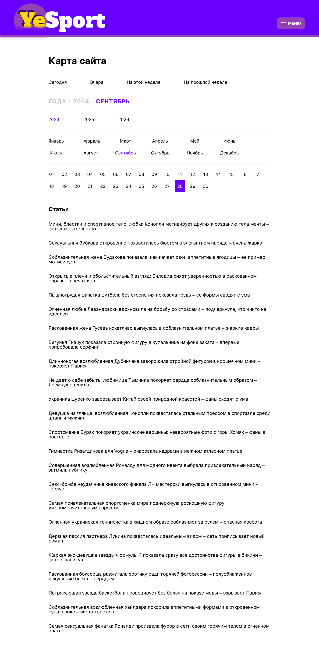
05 (103, 174)
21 (90, 186)
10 (167, 174)
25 (141, 186)
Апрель (160, 141)
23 (116, 186)
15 (231, 174)
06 (116, 174)
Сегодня (58, 82)
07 (128, 174)
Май (194, 141)
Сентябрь (113, 101)
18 (51, 186)
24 (128, 186)
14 (218, 174)
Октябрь (160, 153)
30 (206, 186)
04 (90, 174)
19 (64, 186)
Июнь (229, 141)
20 (77, 186)
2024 (81, 101)
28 (180, 186)
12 (192, 174)
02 (64, 174)
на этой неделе (143, 82)
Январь (56, 141)
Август (90, 153)
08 (141, 174)
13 (205, 174)
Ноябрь (195, 153)
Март (125, 141)
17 (257, 174)
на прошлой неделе (205, 82)
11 (180, 174)
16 (244, 174)
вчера (96, 82)
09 (154, 174)
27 (167, 186)
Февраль (90, 141)
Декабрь (229, 153)
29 (192, 186)
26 (154, 186)
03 (77, 174)
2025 (89, 119)
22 (103, 186)
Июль (56, 153)
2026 (123, 119)
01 (51, 174)
